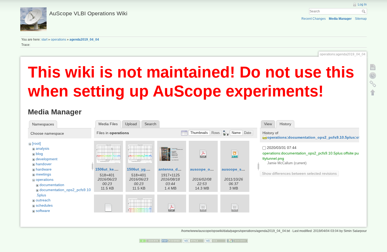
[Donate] (149, 241)
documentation (51, 185)
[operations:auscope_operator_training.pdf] (203, 154)
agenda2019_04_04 (84, 39)
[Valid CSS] (215, 241)
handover (44, 164)
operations (58, 39)
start (44, 39)
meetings (43, 174)
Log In (362, 4)
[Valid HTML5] (193, 241)
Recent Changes (313, 19)
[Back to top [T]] (373, 92)
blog (39, 154)
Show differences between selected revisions (299, 173)
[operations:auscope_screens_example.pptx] (235, 154)
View (268, 124)
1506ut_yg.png (140, 169)
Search (364, 11)
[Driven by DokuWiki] (237, 241)
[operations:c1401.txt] (235, 208)
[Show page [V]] (373, 67)
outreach (43, 200)
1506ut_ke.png (108, 169)
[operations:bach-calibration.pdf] (171, 208)
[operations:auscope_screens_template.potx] (108, 208)
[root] (36, 143)
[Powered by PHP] (171, 241)
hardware (44, 169)
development (46, 159)
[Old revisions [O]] (373, 75)
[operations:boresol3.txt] (203, 208)
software (43, 211)
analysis (42, 148)
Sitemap (361, 19)
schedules (44, 205)
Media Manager (340, 19)
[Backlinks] (373, 84)
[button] (199, 133)
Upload (131, 124)
